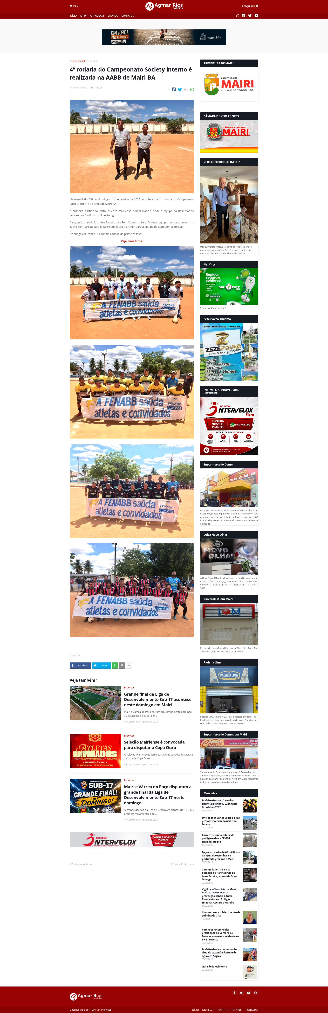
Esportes (92, 61)
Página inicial (77, 61)
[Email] (186, 89)
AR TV (83, 15)
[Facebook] (174, 89)
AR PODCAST (97, 15)
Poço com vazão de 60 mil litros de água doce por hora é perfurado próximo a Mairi (221, 856)
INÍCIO (73, 15)
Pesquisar (248, 6)
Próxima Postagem (181, 864)
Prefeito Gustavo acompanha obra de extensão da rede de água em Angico (219, 953)
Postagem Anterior (82, 864)
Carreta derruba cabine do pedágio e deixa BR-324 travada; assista (218, 838)
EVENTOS (113, 15)
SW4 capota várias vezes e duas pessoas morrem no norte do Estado (221, 821)
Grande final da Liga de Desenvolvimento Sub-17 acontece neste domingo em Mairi (158, 699)
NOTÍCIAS (207, 1009)
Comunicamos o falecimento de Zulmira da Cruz (221, 914)
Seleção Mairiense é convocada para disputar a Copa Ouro (154, 744)
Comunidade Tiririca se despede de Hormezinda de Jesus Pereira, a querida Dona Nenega (219, 874)
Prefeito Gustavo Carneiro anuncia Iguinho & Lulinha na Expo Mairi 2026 (219, 804)
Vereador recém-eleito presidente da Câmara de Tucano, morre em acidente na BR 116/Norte (220, 934)
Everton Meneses (101, 1009)
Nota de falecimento (214, 966)
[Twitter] (180, 89)
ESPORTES (222, 1009)
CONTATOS (127, 15)
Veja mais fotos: (132, 241)
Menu (76, 6)
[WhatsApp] (192, 89)
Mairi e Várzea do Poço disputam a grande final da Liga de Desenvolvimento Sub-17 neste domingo (158, 794)
